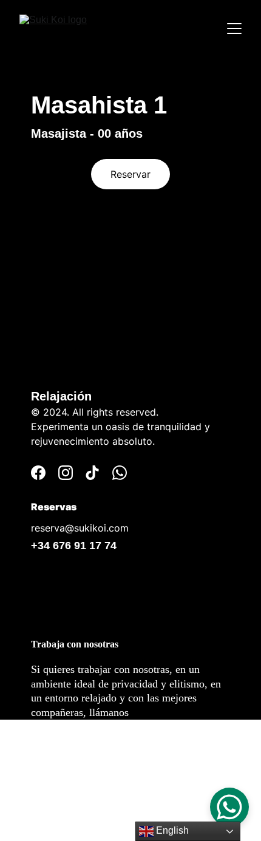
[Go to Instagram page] (65, 472)
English (171, 830)
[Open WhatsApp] (229, 807)
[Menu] (234, 28)
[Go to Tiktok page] (92, 472)
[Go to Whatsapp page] (119, 472)
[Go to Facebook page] (38, 472)
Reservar (130, 174)
